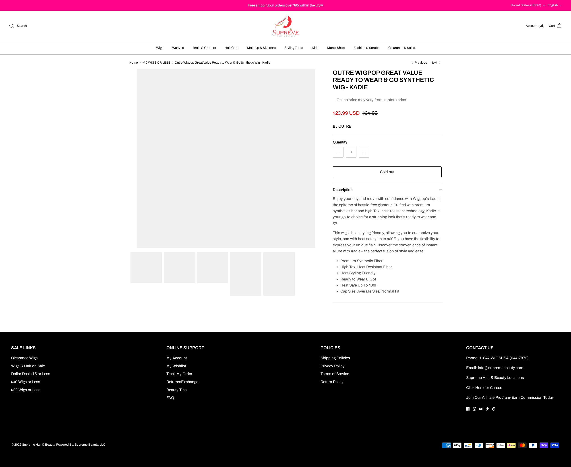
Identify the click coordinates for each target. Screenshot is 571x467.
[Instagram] (474, 409)
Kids (315, 48)
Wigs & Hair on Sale (28, 366)
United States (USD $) (526, 5)
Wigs (159, 48)
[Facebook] (468, 409)
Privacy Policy (333, 366)
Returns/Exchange (182, 382)
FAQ (170, 398)
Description (343, 190)
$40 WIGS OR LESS (156, 62)
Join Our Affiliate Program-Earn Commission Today (510, 397)
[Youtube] (480, 409)
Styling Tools (293, 48)
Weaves (178, 48)
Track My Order (179, 374)
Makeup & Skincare (261, 48)
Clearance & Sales (401, 48)
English (553, 5)
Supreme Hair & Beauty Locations (495, 378)
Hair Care (231, 48)
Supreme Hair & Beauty (38, 444)
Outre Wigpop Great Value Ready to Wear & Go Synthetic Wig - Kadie (222, 62)
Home (133, 62)
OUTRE (345, 126)
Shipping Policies (335, 358)
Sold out (387, 172)
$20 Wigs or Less (25, 390)
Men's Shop (336, 48)
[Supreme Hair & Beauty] (285, 26)
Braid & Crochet (204, 48)
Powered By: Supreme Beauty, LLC (80, 444)
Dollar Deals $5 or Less (30, 374)
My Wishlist (176, 366)
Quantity (340, 142)
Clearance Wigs (24, 358)
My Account (176, 358)
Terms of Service (335, 374)
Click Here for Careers (484, 388)
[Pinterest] (493, 409)
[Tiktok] (487, 409)
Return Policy (332, 382)
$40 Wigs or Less (25, 382)
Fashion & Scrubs (367, 48)
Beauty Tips (176, 390)
